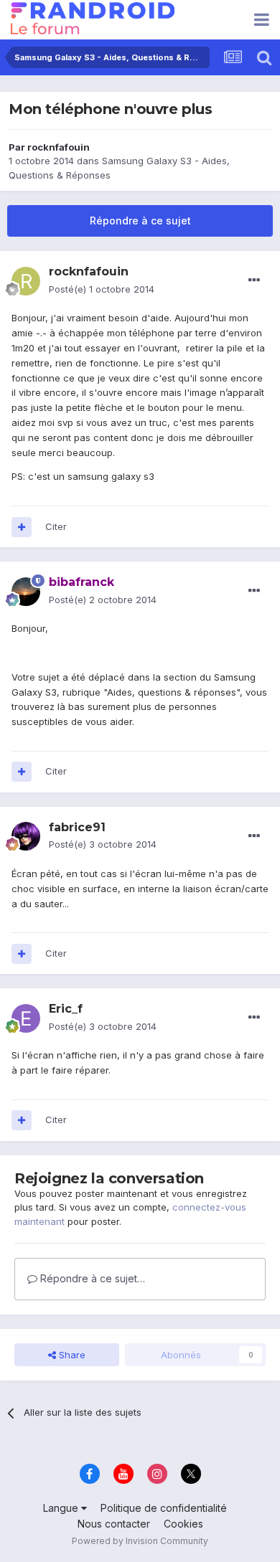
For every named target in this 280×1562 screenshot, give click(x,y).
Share (70, 1354)
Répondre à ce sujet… (91, 1278)
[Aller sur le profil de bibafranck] (25, 591)
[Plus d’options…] (254, 280)
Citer (56, 526)
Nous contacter (114, 1524)
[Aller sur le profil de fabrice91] (25, 836)
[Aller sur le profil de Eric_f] (25, 1018)
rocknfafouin (58, 147)
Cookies (183, 1524)
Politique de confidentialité (164, 1508)
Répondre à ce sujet (140, 220)
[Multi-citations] (21, 527)
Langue (62, 1508)
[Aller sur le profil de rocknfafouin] (25, 281)
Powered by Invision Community (140, 1540)
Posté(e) (101, 289)
